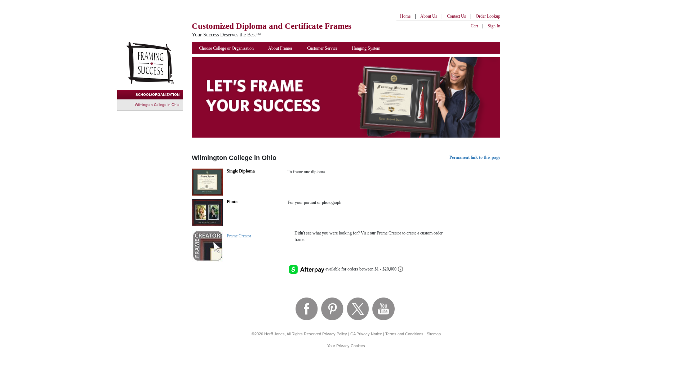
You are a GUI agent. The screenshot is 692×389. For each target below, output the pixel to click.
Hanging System (366, 48)
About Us (428, 16)
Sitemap (434, 334)
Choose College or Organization (226, 48)
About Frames (280, 48)
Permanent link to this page (474, 157)
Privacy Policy (334, 334)
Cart (474, 25)
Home (405, 16)
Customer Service (322, 48)
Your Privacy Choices (346, 346)
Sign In (494, 25)
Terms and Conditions (404, 334)
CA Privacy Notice (366, 334)
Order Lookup (488, 16)
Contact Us (456, 16)
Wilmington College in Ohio (157, 105)
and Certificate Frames (271, 26)
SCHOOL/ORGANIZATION (157, 95)
